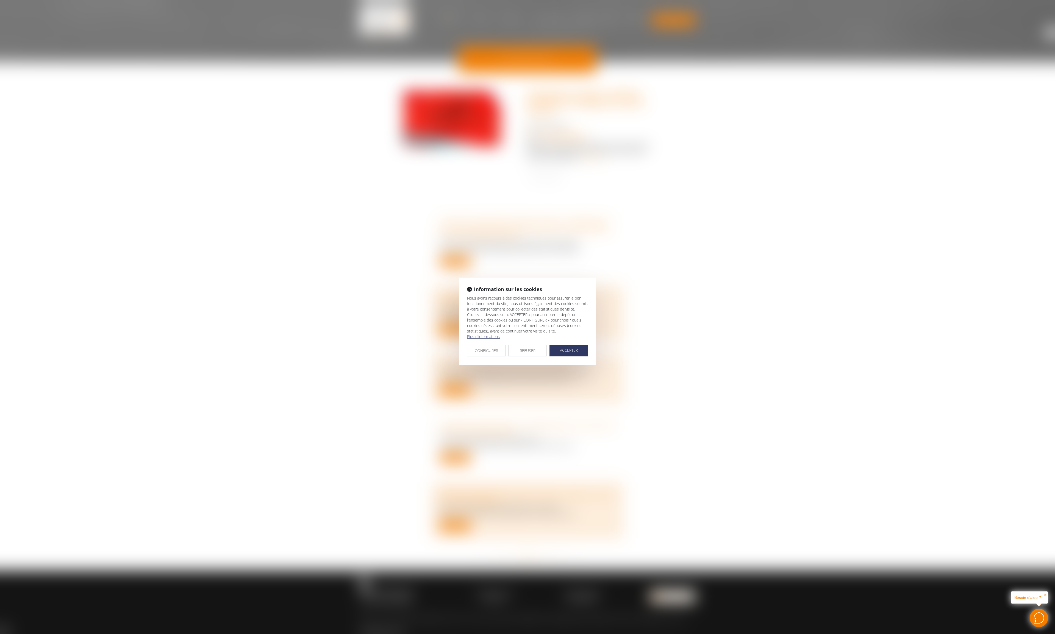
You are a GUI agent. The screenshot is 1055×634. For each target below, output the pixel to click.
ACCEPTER (569, 350)
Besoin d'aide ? (1027, 597)
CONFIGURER (486, 350)
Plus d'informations (483, 336)
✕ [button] (1045, 595)
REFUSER (527, 350)
